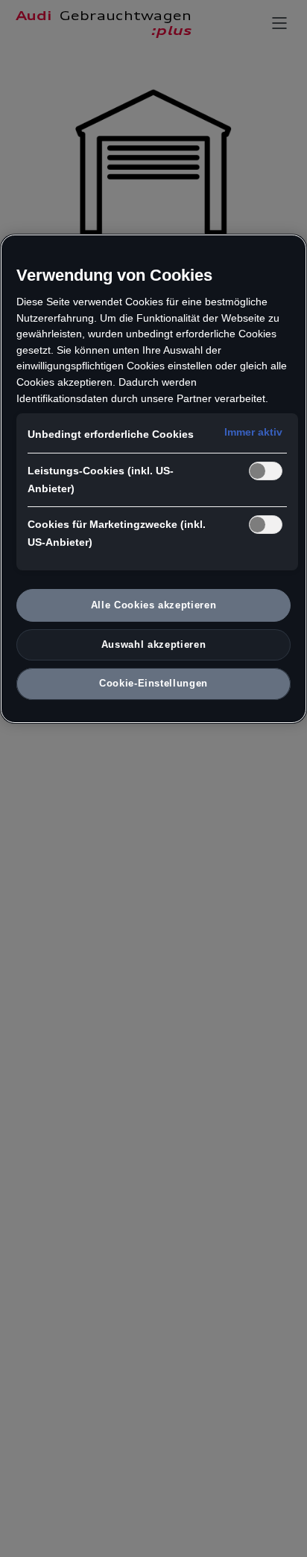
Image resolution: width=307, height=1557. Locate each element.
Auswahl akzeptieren (153, 644)
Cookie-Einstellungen (153, 683)
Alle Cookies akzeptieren (154, 605)
